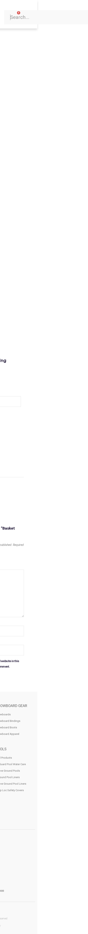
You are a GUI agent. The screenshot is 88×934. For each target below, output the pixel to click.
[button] (28, 14)
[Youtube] (3, 910)
